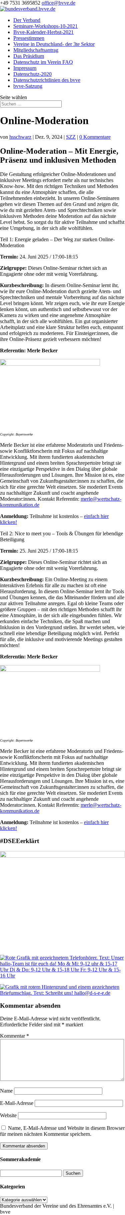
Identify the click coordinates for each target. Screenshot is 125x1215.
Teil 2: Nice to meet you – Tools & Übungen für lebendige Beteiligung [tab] (61, 536)
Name (6, 1091)
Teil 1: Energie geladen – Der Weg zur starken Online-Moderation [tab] (57, 242)
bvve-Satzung (27, 86)
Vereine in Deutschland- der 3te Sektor (54, 44)
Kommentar (14, 1036)
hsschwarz (20, 137)
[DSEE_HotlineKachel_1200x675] (62, 975)
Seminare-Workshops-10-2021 (45, 26)
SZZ (71, 137)
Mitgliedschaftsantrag (35, 50)
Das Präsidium (28, 56)
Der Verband (26, 20)
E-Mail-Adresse (16, 1103)
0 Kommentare (95, 137)
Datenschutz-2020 (32, 74)
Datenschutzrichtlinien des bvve (46, 80)
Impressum (24, 68)
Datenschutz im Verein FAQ (43, 62)
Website (8, 1115)
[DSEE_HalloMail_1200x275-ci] (62, 993)
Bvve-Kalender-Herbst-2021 (43, 32)
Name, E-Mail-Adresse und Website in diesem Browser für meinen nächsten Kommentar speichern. (62, 1131)
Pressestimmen (28, 38)
